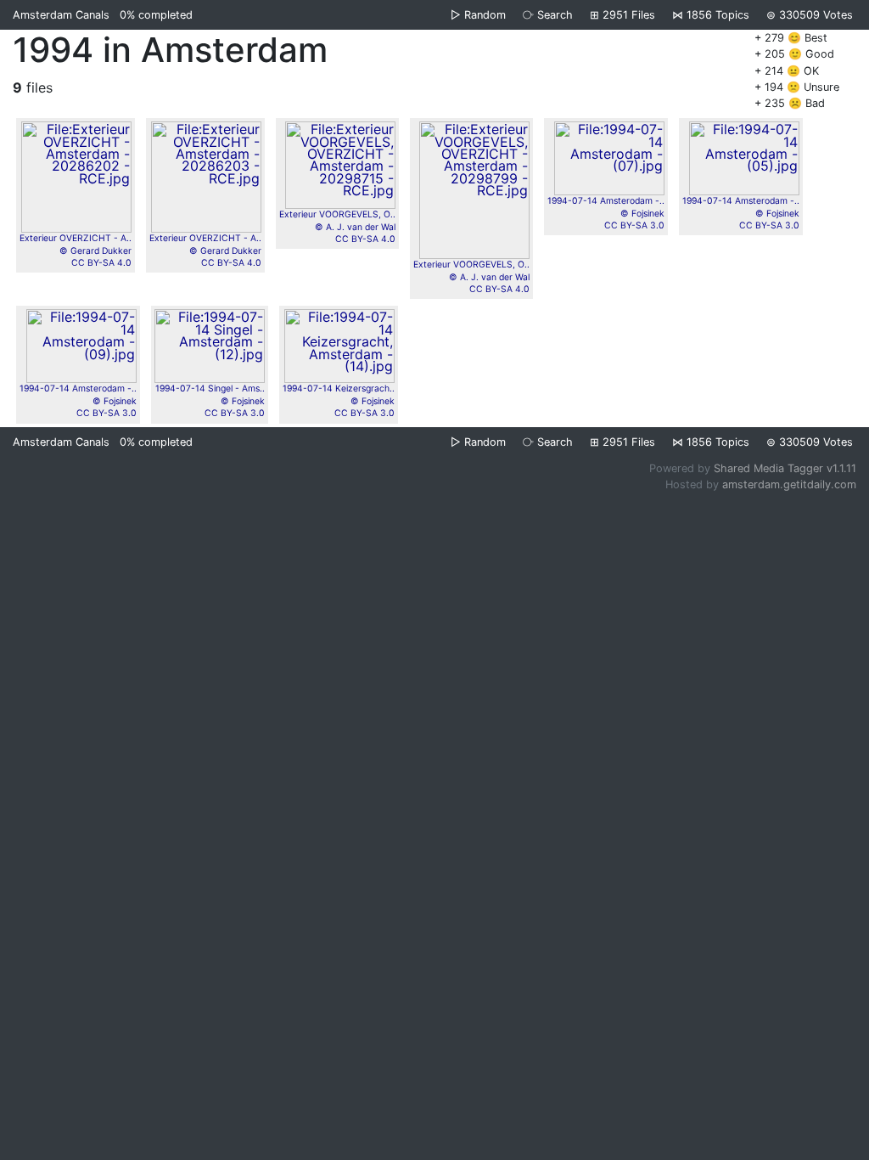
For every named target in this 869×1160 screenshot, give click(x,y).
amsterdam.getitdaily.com (789, 484)
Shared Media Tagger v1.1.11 (785, 468)
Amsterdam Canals (61, 14)
